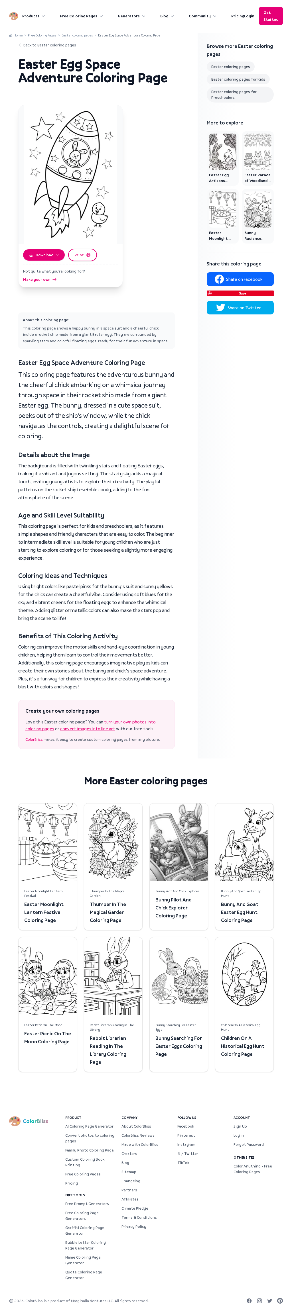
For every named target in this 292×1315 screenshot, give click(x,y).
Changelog (130, 1180)
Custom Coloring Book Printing (84, 1162)
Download (44, 254)
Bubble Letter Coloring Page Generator (85, 1245)
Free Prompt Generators (87, 1203)
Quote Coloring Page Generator (83, 1274)
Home (18, 35)
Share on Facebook (244, 279)
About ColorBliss (136, 1126)
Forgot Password (249, 1144)
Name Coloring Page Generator (83, 1260)
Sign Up (240, 1126)
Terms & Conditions (139, 1217)
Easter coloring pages (77, 35)
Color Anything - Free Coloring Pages (253, 1168)
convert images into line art (87, 728)
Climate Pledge (134, 1208)
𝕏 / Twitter (187, 1153)
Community (200, 16)
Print (79, 254)
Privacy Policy (133, 1226)
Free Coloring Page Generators (82, 1215)
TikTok (183, 1162)
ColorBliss (34, 739)
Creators (129, 1153)
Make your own (36, 279)
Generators (129, 16)
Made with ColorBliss (139, 1144)
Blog (164, 16)
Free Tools (75, 1195)
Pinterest (186, 1135)
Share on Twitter (244, 307)
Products (30, 16)
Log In (239, 1135)
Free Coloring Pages (78, 16)
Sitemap (128, 1171)
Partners (129, 1190)
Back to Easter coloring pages (49, 45)
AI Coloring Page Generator (89, 1126)
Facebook (185, 1126)
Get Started (270, 16)
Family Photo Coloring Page (89, 1150)
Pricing (237, 16)
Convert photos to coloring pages (89, 1138)
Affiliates (130, 1199)
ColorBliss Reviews (138, 1135)
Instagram (186, 1144)
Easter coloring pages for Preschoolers (234, 94)
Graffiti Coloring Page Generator (84, 1230)
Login (249, 16)
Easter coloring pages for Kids (238, 79)
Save (242, 293)
